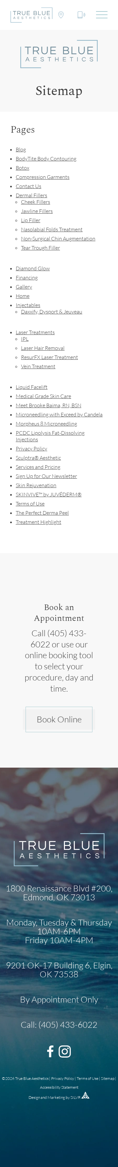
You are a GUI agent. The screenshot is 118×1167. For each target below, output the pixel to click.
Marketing (56, 1097)
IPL (25, 338)
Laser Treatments (35, 332)
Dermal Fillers (31, 195)
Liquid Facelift (32, 387)
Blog (21, 149)
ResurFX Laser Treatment (49, 357)
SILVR (75, 1097)
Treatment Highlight (38, 522)
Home (23, 296)
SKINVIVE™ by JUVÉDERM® (49, 494)
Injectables (28, 305)
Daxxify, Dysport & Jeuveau (51, 311)
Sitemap (107, 1078)
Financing (27, 277)
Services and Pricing (38, 467)
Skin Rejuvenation (36, 485)
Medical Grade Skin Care (43, 396)
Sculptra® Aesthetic (38, 457)
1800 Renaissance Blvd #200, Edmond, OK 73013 (59, 892)
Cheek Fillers (35, 202)
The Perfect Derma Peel (42, 512)
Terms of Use (30, 503)
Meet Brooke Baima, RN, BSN (48, 405)
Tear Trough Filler (40, 247)
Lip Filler (30, 220)
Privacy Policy (31, 448)
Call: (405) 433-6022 (59, 1024)
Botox (22, 167)
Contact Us (28, 186)
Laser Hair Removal (43, 348)
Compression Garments (42, 177)
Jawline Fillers (37, 211)
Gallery (24, 286)
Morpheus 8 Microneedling (46, 423)
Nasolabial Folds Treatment (52, 229)
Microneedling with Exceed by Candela (59, 414)
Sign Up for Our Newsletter (46, 476)
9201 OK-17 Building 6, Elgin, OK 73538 (59, 969)
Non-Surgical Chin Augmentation (58, 238)
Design (34, 1097)
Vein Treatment (38, 366)
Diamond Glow (33, 268)
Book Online (59, 719)
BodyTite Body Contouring (46, 158)
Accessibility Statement (59, 1087)
